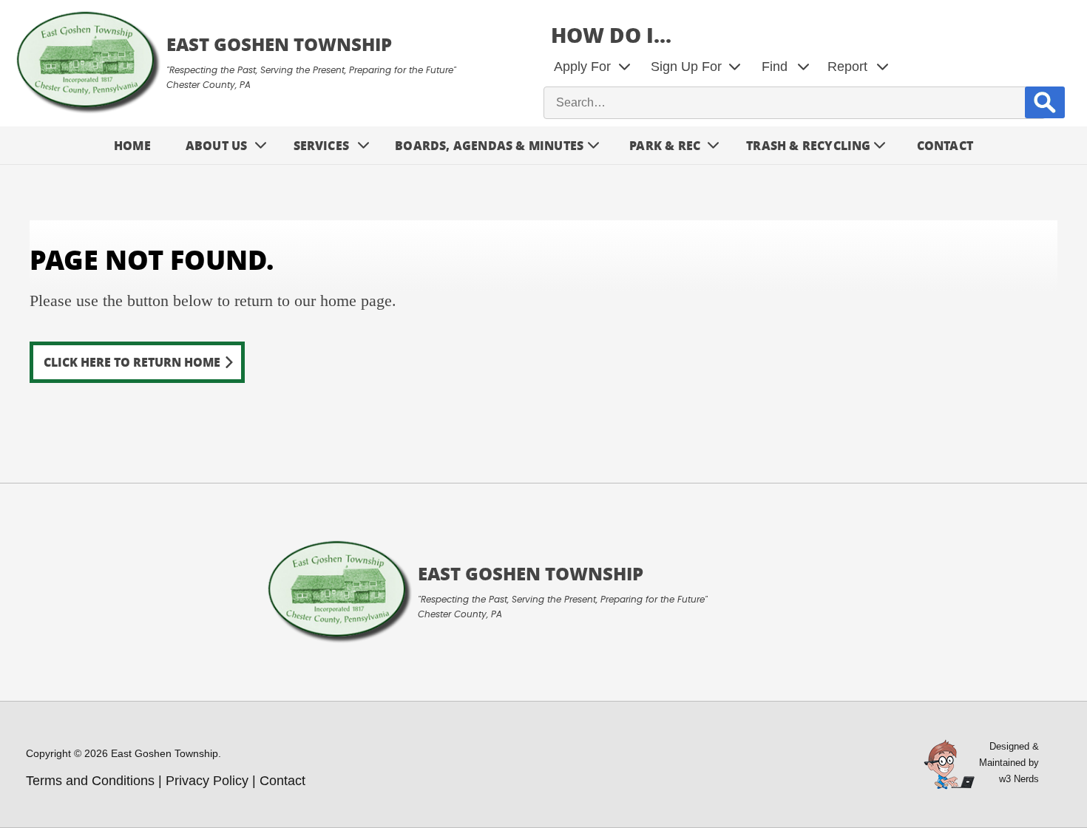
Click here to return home (132, 361)
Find (775, 66)
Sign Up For (686, 66)
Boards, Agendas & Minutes (489, 145)
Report (847, 66)
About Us (217, 145)
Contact (945, 145)
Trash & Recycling (808, 145)
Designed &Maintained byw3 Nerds (1009, 762)
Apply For (582, 66)
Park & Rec (664, 145)
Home (132, 145)
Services (322, 145)
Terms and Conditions (90, 780)
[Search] (1045, 102)
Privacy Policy (207, 780)
